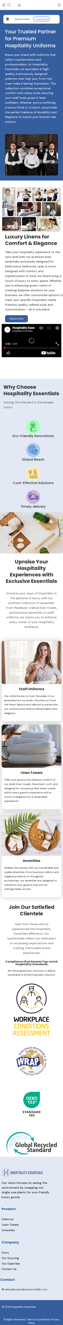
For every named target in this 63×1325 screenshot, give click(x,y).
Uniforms (7, 1219)
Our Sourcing (10, 1258)
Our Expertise (11, 1263)
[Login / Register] (59, 5)
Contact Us (9, 1269)
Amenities (8, 1230)
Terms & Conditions (37, 1319)
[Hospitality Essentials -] (31, 5)
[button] (7, 19)
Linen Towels (10, 1225)
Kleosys (34, 1314)
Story (5, 1252)
